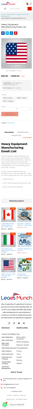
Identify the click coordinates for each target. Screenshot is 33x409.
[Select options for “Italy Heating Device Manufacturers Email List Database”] (6, 246)
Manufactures (11, 122)
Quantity (3, 106)
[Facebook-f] (9, 323)
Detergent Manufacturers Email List (24, 249)
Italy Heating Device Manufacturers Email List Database (8, 250)
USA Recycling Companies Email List (23, 274)
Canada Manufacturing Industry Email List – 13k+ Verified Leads (7, 225)
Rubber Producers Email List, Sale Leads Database (8, 275)
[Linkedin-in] (23, 323)
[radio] (8, 98)
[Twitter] (19, 323)
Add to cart (10, 114)
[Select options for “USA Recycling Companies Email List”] (22, 271)
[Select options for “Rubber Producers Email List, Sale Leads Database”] (6, 271)
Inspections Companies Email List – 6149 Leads (24, 224)
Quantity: (4, 94)
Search (30, 8)
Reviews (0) (16, 135)
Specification (23, 132)
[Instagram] (14, 323)
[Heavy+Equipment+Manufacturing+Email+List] (7, 33)
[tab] (9, 133)
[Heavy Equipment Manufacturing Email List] (3, 33)
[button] (22, 220)
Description (9, 132)
